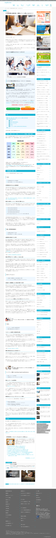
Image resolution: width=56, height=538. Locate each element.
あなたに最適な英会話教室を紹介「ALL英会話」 (42, 514)
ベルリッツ (38, 184)
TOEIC (12, 120)
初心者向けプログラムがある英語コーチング (43, 149)
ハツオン (38, 223)
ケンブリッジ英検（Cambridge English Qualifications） (19, 126)
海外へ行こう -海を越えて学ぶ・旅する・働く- (43, 72)
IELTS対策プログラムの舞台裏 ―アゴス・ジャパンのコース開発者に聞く (19, 453)
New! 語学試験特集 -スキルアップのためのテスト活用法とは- (43, 67)
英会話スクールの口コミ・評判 (41, 275)
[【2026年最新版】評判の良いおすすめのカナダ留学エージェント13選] (38, 408)
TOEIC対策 (26, 0)
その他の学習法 (47, 5)
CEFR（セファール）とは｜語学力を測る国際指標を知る (16, 447)
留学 (16, 0)
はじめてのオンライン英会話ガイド (26, 493)
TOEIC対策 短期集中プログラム (41, 134)
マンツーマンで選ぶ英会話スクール (42, 145)
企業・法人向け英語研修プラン (41, 347)
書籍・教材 (38, 331)
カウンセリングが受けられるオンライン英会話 (43, 112)
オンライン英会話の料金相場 (41, 243)
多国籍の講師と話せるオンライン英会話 (42, 100)
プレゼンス (38, 215)
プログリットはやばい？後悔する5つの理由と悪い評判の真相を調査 (45, 395)
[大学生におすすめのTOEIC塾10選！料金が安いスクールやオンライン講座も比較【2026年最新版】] (38, 391)
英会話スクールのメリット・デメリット (42, 266)
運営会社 (37, 495)
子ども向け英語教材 (39, 285)
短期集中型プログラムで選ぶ (41, 138)
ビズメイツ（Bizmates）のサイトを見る (27, 108)
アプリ (42, 5)
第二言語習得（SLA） (40, 341)
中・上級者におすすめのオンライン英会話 (43, 116)
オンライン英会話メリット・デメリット (42, 241)
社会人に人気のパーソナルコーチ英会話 (42, 264)
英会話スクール (7, 0)
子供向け (44, 0)
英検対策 (40, 0)
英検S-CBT (8, 251)
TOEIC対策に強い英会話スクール (41, 132)
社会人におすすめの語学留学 (41, 295)
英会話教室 (33, 5)
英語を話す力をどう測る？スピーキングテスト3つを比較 (16, 448)
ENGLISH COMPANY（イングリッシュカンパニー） (43, 206)
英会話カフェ (39, 322)
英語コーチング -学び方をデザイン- (42, 75)
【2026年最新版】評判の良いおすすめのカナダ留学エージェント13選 (45, 407)
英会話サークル (39, 324)
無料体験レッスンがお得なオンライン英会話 (43, 89)
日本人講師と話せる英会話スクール (42, 147)
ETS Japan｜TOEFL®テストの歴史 (13, 348)
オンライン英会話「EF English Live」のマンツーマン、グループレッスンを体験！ (45, 382)
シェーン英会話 (39, 191)
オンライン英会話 (11, 0)
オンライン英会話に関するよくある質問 (42, 252)
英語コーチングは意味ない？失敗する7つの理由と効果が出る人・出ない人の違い (45, 399)
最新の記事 (14, 462)
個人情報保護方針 (38, 499)
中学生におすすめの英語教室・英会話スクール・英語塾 (43, 159)
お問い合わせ (38, 497)
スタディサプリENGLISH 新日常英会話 (42, 312)
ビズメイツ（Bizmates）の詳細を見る (12, 108)
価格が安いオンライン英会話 (41, 87)
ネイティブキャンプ (39, 172)
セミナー (18, 5)
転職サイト (22, 520)
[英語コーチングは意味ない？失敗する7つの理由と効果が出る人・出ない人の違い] (38, 400)
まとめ (9, 127)
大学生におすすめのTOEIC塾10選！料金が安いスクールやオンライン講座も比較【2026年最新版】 (45, 391)
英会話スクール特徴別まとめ (41, 273)
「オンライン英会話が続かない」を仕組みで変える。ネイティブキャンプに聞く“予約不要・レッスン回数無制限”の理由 (45, 378)
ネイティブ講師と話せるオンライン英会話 (43, 83)
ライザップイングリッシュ (40, 213)
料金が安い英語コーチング (40, 151)
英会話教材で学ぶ (39, 320)
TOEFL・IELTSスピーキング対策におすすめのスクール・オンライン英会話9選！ (45, 412)
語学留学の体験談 (39, 302)
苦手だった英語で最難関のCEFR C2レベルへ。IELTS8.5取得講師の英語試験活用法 (20, 452)
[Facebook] (8, 467)
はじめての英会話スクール (40, 262)
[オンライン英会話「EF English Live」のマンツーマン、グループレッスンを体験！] (38, 383)
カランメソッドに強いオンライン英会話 (42, 96)
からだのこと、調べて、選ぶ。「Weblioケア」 (42, 512)
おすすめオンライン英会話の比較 (41, 256)
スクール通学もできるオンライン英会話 (42, 107)
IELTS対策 (35, 0)
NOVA (38, 195)
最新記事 (14, 5)
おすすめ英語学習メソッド (40, 339)
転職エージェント (23, 518)
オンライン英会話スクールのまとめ (42, 254)
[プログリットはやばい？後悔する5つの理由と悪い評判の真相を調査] (38, 396)
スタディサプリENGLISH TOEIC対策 (42, 314)
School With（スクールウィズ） (41, 231)
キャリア (54, 0)
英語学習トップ (2, 0)
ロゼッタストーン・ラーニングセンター (42, 197)
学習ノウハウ (22, 5)
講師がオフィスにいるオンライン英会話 (42, 109)
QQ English (38, 174)
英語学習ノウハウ (49, 0)
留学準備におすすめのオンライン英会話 (42, 126)
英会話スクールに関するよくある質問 (42, 277)
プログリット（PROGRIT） (41, 208)
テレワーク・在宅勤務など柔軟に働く (42, 359)
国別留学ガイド (39, 304)
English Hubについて (39, 493)
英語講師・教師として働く (40, 361)
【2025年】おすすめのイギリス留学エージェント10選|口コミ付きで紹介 (45, 416)
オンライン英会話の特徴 (40, 239)
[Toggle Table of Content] (13, 37)
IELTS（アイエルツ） (14, 123)
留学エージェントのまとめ (40, 306)
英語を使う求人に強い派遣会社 (41, 357)
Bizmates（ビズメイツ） (40, 170)
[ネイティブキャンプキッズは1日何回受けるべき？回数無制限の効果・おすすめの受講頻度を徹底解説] (38, 374)
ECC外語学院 (39, 193)
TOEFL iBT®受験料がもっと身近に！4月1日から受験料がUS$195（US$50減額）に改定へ (18, 165)
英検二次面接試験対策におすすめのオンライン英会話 (43, 124)
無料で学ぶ (38, 333)
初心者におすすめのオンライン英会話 (42, 114)
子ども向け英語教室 (39, 287)
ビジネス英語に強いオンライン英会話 (42, 85)
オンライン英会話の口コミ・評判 (25, 501)
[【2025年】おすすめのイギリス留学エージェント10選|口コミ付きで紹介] (38, 417)
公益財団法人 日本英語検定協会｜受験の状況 (14, 254)
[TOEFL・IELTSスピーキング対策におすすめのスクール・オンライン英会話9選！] (38, 412)
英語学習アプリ (21, 0)
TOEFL (12, 124)
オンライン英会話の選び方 (40, 245)
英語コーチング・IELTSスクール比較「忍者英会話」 (43, 513)
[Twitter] (7, 467)
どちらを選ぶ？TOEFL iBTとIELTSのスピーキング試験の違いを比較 (18, 449)
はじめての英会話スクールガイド (25, 495)
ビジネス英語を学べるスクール (41, 136)
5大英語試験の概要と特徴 (12, 119)
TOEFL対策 (30, 0)
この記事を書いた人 (9, 462)
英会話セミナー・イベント (9, 495)
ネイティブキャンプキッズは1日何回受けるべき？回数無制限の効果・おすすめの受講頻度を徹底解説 (45, 374)
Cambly (38, 176)
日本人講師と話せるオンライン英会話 (42, 98)
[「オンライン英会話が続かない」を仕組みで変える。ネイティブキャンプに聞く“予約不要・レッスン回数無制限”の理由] (38, 379)
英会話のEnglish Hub (47, 536)
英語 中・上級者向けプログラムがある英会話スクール (43, 156)
